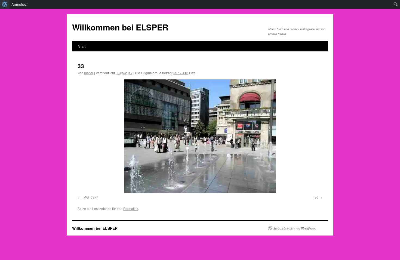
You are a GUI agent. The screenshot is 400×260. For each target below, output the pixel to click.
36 (316, 197)
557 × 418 (180, 72)
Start (82, 46)
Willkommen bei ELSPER (120, 27)
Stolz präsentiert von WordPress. (294, 228)
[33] (200, 136)
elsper (88, 72)
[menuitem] (5, 4)
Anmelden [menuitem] (20, 4)
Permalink (130, 208)
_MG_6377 (90, 197)
